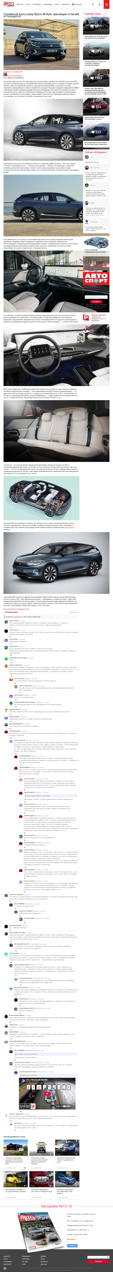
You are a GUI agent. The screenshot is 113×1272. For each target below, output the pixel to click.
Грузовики (36, 4)
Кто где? (25, 1261)
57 (77, 1154)
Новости (19, 4)
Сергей (28, 740)
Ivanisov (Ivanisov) (19, 740)
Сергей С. (26, 1123)
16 (52, 1154)
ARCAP (56, 4)
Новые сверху (73, 612)
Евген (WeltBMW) (19, 904)
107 (26, 1154)
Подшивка (47, 4)
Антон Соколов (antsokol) (22, 1062)
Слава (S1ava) (13, 1025)
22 (52, 1185)
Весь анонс (71, 1239)
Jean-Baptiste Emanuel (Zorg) (18, 658)
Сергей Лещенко (38, 978)
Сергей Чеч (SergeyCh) (16, 894)
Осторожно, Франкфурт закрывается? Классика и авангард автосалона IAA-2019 (14, 1161)
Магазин (78, 4)
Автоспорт (7, 1264)
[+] (11, 627)
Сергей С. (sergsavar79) (16, 1114)
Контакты (44, 1261)
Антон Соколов (42, 1071)
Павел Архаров (34, 944)
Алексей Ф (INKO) (29, 835)
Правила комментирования (65, 1270)
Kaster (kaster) (13, 639)
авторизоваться (17, 617)
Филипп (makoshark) (15, 665)
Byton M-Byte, (13, 609)
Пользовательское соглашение (48, 1270)
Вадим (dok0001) (14, 716)
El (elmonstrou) (13, 630)
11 (77, 1185)
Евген (35, 911)
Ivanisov (33, 756)
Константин (33, 999)
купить (72, 1246)
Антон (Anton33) (19, 678)
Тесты (28, 4)
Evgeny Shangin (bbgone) (16, 1015)
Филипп (28, 678)
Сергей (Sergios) (14, 953)
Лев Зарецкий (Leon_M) (21, 944)
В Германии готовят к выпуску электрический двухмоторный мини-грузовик (39, 1161)
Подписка (65, 4)
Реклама (44, 1264)
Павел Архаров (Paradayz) (17, 932)
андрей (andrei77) (14, 709)
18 (26, 1185)
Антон (34, 685)
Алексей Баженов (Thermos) (27, 1072)
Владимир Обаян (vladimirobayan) (24, 702)
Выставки (7, 1154)
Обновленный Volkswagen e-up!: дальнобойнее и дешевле (15, 1190)
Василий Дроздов (31, 1050)
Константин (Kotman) (25, 978)
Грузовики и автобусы (36, 1154)
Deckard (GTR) (13, 646)
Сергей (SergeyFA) (14, 731)
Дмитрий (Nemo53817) (16, 724)
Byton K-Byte (69, 527)
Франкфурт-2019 (23, 609)
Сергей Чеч (29, 903)
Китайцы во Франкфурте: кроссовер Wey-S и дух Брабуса (65, 1191)
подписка (98, 1261)
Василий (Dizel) (14, 1032)
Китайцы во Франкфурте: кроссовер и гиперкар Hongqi (41, 1190)
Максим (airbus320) (15, 925)
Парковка (25, 1259)
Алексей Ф (39, 842)
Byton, (6, 609)
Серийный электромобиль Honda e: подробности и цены (66, 1160)
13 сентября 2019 (17, 72)
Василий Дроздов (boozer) (17, 1041)
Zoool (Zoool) (18, 1123)
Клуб (24, 1264)
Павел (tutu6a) (13, 620)
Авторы (43, 1256)
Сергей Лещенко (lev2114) (22, 965)
